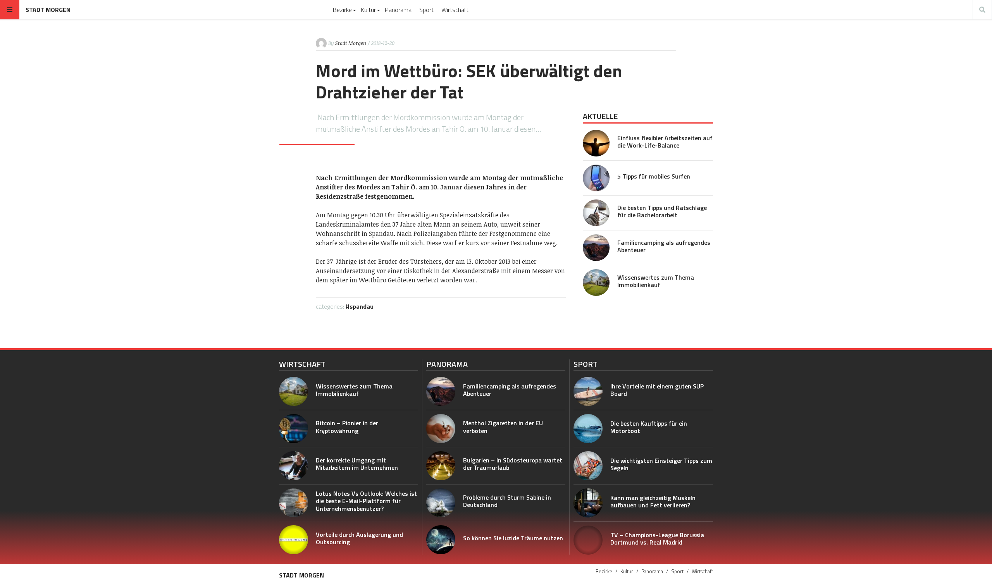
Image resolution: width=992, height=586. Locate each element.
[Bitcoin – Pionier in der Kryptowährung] (293, 428)
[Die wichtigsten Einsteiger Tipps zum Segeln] (588, 465)
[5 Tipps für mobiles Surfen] (596, 178)
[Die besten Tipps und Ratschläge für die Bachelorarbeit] (596, 212)
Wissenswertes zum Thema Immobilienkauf (655, 281)
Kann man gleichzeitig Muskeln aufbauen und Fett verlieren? (653, 501)
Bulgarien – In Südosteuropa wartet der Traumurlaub (512, 463)
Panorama (398, 9)
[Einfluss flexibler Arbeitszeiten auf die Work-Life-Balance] (596, 143)
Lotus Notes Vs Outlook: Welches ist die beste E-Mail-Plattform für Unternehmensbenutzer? (366, 501)
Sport (426, 9)
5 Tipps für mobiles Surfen (653, 176)
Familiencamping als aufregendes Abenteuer (663, 246)
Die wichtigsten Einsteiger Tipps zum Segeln (661, 464)
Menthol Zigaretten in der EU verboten (503, 426)
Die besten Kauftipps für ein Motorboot (648, 427)
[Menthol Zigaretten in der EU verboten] (440, 428)
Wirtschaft (454, 9)
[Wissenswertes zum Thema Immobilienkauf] (596, 282)
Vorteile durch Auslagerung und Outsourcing (359, 538)
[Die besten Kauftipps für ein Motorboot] (588, 428)
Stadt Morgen (48, 9)
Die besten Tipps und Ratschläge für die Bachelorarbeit (662, 211)
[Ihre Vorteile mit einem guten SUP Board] (588, 391)
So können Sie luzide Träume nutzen (513, 538)
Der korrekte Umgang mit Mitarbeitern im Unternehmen (357, 463)
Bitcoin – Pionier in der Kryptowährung (347, 426)
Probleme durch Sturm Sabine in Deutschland (507, 501)
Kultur (368, 9)
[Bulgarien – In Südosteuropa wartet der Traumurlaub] (440, 465)
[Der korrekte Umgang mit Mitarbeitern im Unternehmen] (293, 465)
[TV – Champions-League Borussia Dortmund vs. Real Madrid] (588, 540)
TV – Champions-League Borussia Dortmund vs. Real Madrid (657, 538)
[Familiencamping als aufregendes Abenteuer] (596, 247)
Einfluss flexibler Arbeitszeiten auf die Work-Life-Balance (665, 141)
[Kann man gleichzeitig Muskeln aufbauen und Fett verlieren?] (588, 502)
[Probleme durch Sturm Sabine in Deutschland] (440, 502)
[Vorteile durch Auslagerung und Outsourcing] (293, 539)
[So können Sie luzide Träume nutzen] (440, 539)
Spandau (362, 306)
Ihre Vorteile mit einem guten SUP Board (657, 390)
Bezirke (342, 9)
